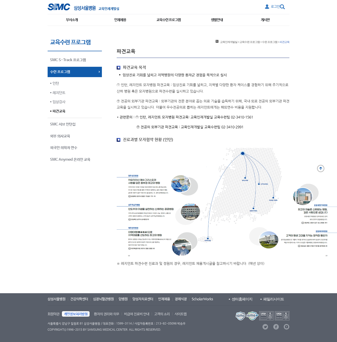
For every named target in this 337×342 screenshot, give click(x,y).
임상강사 (59, 102)
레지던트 (59, 93)
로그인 (275, 7)
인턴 (56, 83)
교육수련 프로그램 (168, 20)
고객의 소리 (162, 314)
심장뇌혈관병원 (103, 299)
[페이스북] (276, 327)
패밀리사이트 (273, 299)
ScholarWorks (202, 299)
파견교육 (59, 111)
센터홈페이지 (242, 299)
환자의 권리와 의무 (106, 314)
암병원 (123, 299)
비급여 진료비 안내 (136, 314)
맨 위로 (321, 168)
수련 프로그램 (269, 41)
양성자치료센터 (142, 299)
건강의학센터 (79, 299)
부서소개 (72, 20)
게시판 (265, 20)
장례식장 (181, 299)
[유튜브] (286, 327)
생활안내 (217, 20)
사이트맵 (181, 314)
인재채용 (120, 20)
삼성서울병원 (56, 299)
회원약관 (53, 314)
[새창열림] (262, 315)
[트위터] (265, 327)
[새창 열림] (71, 6)
